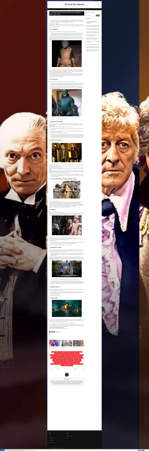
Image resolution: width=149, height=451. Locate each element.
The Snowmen (77, 362)
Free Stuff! (84, 9)
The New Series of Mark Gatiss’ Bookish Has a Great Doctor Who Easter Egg (92, 35)
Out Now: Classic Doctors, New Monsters (78, 346)
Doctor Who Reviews (79, 9)
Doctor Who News (68, 9)
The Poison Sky (65, 362)
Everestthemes (62, 448)
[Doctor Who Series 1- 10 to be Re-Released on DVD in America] (54, 343)
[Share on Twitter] (140, 450)
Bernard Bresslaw (57, 353)
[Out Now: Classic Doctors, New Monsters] (78, 343)
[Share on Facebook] (138, 450)
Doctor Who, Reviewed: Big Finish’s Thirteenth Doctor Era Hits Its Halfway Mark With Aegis (93, 26)
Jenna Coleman (74, 356)
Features (73, 9)
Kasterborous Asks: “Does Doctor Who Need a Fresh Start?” (93, 42)
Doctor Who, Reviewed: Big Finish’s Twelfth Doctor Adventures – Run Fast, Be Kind (92, 39)
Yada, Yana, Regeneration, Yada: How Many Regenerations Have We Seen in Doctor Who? (92, 47)
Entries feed (51, 438)
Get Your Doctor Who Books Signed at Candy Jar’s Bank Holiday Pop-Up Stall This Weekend (92, 32)
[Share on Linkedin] (142, 450)
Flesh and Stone (61, 356)
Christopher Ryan (64, 353)
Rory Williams (55, 359)
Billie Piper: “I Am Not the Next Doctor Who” (92, 44)
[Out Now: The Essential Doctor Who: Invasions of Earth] (66, 343)
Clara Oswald (71, 353)
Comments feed (51, 440)
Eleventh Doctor (54, 356)
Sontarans (61, 359)
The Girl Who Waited (77, 359)
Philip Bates (61, 17)
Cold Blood (76, 353)
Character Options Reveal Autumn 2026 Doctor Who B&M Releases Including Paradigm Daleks (92, 22)
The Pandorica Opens (57, 362)
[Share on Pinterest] (143, 450)
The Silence (70, 362)
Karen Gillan (79, 356)
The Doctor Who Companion (74, 4)
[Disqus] (66, 398)
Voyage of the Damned (69, 365)
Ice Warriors (67, 356)
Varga (62, 365)
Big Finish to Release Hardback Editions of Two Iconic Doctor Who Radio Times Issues (93, 50)
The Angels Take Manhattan (68, 359)
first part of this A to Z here (56, 25)
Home (64, 9)
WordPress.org (51, 442)
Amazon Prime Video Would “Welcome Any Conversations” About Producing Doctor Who (92, 29)
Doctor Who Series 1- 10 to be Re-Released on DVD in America (53, 347)
